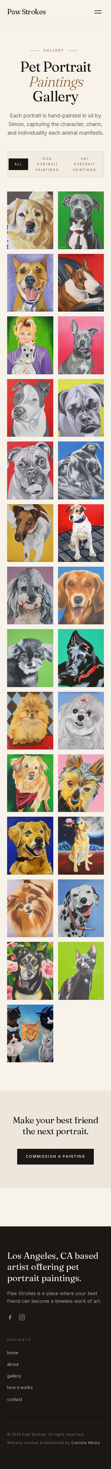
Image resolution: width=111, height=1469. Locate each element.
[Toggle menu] (98, 12)
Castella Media (85, 1442)
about (13, 1364)
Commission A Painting (55, 1156)
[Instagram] (22, 1317)
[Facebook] (10, 1317)
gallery (14, 1375)
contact (14, 1399)
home (12, 1352)
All (18, 164)
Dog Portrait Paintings (47, 164)
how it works (20, 1387)
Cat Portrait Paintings (84, 164)
